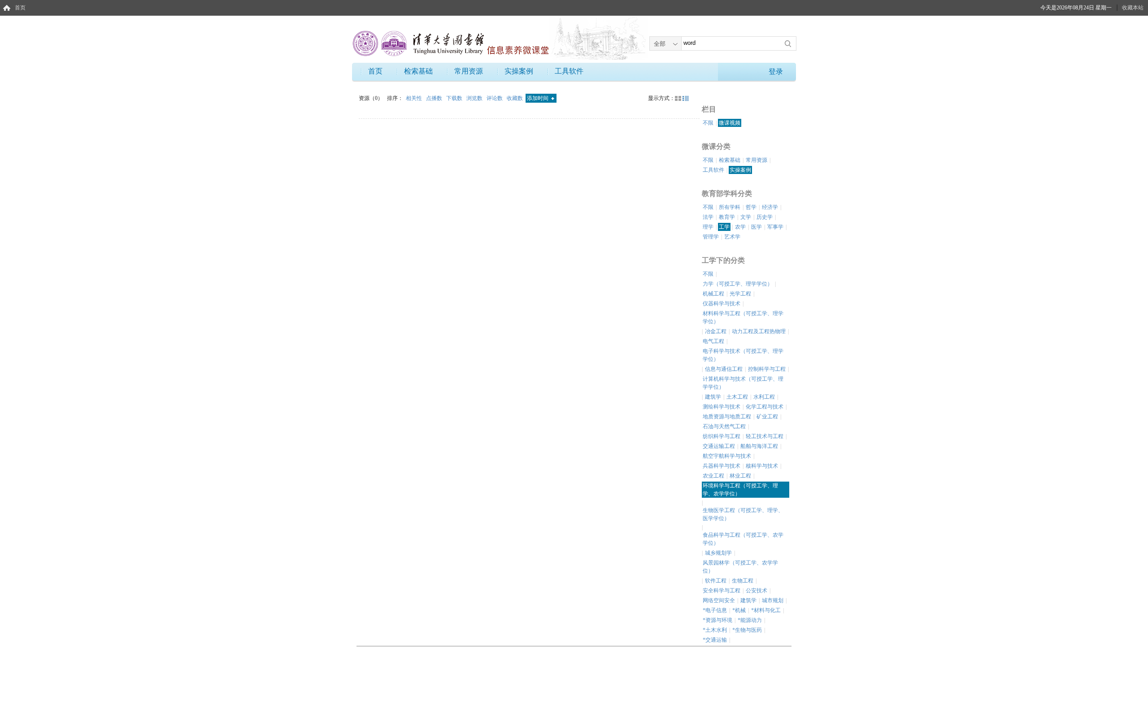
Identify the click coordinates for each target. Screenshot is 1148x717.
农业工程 (713, 476)
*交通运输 (715, 640)
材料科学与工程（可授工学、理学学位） (743, 317)
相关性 (414, 98)
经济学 (770, 207)
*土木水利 (715, 630)
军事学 (775, 227)
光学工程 (740, 294)
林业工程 (740, 476)
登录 (776, 71)
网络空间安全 (719, 600)
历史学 (765, 217)
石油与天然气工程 (724, 426)
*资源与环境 (717, 620)
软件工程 (715, 581)
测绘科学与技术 (721, 407)
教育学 (727, 217)
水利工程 (764, 397)
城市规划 (772, 600)
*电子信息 (715, 610)
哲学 (751, 207)
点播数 (435, 98)
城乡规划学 (718, 553)
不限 (708, 123)
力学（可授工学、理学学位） (738, 284)
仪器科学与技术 (721, 303)
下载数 (455, 98)
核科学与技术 (762, 466)
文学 (745, 217)
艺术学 (732, 237)
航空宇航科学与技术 (727, 456)
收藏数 (515, 98)
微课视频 (729, 123)
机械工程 (713, 294)
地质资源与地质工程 (727, 416)
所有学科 (729, 207)
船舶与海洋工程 (759, 446)
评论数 (495, 98)
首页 (20, 7)
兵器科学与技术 (721, 466)
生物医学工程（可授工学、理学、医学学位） (743, 514)
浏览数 (475, 98)
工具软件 (569, 71)
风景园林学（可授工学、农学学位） (740, 567)
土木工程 (737, 397)
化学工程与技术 (764, 407)
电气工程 (713, 341)
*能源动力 (750, 620)
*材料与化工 (766, 610)
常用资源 (468, 71)
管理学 (711, 237)
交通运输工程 (719, 446)
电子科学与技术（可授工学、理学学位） (743, 355)
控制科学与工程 (767, 369)
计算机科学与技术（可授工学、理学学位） (743, 383)
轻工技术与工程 (764, 436)
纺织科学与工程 (721, 436)
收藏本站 (1133, 7)
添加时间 (538, 98)
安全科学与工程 (721, 590)
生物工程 (742, 581)
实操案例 (518, 71)
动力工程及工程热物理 (759, 331)
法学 (708, 217)
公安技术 (756, 590)
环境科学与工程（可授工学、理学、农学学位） (740, 489)
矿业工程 (767, 416)
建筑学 (713, 397)
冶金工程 (715, 331)
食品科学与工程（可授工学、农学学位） (743, 539)
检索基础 (418, 71)
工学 (724, 227)
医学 (756, 227)
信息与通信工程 (724, 369)
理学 (708, 227)
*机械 (739, 610)
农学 (740, 227)
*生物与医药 (747, 630)
